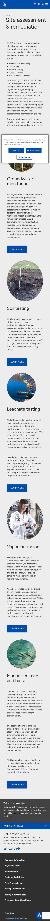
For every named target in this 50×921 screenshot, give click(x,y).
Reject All (16, 150)
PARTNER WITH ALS (13, 826)
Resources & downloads (16, 918)
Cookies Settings (24, 157)
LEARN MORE (17, 249)
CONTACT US (10, 849)
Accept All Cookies (33, 150)
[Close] (45, 137)
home (8, 15)
